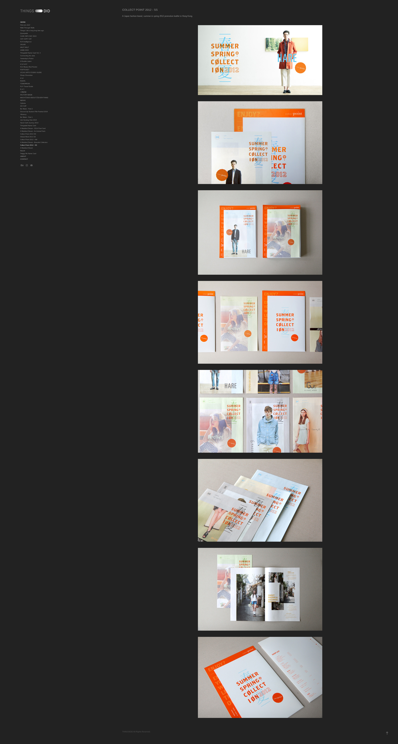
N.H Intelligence (26, 42)
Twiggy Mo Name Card (28, 153)
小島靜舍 (23, 92)
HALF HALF (24, 47)
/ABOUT (23, 156)
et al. (22, 78)
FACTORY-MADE (26, 95)
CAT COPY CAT (26, 39)
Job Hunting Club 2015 (28, 120)
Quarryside (24, 33)
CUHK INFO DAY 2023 (28, 36)
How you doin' (25, 25)
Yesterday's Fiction (27, 58)
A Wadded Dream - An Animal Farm (32, 131)
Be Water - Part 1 (26, 117)
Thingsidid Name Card (28, 125)
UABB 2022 (24, 50)
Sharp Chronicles (26, 75)
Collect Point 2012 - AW (28, 139)
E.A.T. (22, 89)
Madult (22, 151)
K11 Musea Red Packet (28, 67)
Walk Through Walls (27, 28)
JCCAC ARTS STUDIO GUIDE (31, 72)
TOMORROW (25, 83)
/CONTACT (24, 159)
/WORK (22, 22)
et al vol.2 (23, 64)
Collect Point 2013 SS (28, 134)
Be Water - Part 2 (26, 109)
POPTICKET (24, 70)
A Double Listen (26, 61)
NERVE (23, 100)
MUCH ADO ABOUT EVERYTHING (34, 97)
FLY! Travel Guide (26, 86)
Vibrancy (23, 114)
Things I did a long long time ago (32, 30)
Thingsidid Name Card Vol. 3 (30, 53)
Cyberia (23, 103)
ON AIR (22, 44)
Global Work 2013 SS (28, 137)
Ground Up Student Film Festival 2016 (34, 111)
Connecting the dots (27, 56)
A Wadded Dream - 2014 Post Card (33, 128)
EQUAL (23, 81)
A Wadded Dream (26, 148)
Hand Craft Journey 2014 (29, 123)
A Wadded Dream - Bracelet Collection (34, 142)
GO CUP (23, 106)
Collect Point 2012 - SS (28, 145)
